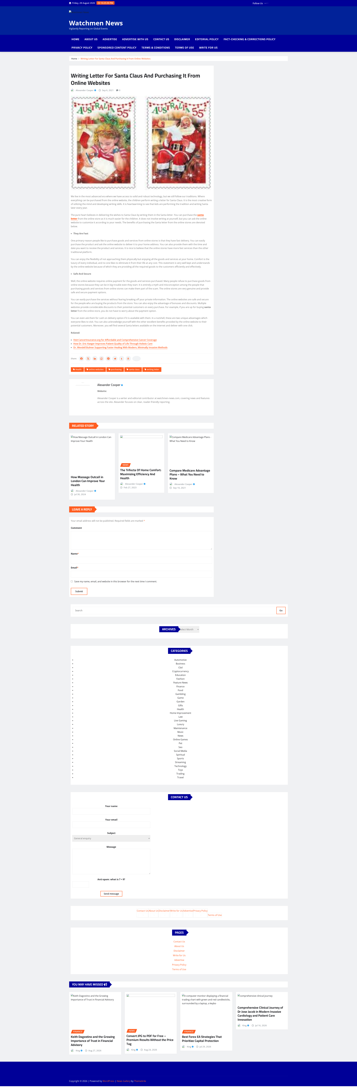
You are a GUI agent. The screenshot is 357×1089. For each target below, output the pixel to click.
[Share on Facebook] (81, 358)
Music (180, 731)
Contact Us (161, 39)
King (78, 1050)
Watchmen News (96, 23)
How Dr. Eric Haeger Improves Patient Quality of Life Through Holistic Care (112, 343)
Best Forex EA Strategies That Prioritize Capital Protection (202, 1039)
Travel (180, 777)
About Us (91, 39)
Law (180, 716)
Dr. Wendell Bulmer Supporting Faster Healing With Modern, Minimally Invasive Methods (120, 347)
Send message (111, 893)
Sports (180, 758)
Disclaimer (182, 39)
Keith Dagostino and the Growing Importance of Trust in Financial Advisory (93, 1041)
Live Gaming (180, 720)
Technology (180, 766)
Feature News (180, 682)
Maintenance (180, 728)
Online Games (180, 739)
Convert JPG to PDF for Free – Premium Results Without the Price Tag (149, 1040)
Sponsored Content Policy (117, 47)
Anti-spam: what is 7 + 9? (111, 879)
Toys (180, 769)
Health (78, 369)
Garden (180, 701)
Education (180, 675)
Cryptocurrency (180, 671)
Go (281, 610)
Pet (180, 743)
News (180, 735)
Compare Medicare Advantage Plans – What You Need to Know (190, 474)
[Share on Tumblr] (121, 358)
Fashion (180, 678)
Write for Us (208, 47)
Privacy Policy (82, 47)
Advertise (110, 39)
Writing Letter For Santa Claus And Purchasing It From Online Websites (115, 58)
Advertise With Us (135, 39)
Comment (76, 527)
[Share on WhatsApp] (101, 358)
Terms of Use (184, 47)
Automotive (180, 659)
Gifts (180, 705)
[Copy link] (136, 358)
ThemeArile (140, 1081)
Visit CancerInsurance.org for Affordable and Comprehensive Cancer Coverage (115, 339)
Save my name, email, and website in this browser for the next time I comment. (115, 581)
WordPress (108, 1081)
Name (75, 553)
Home (75, 39)
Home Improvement (180, 713)
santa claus (134, 369)
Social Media (180, 750)
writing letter (153, 369)
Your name (111, 806)
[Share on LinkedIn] (94, 358)
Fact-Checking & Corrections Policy (250, 39)
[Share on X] (88, 358)
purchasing (116, 369)
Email (74, 567)
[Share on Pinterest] (108, 358)
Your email (111, 819)
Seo (180, 747)
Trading (180, 773)
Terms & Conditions (156, 47)
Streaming (180, 762)
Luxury (180, 724)
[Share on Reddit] (115, 358)
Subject (111, 833)
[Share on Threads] (128, 358)
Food (180, 690)
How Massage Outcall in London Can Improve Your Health (88, 481)
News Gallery (123, 1081)
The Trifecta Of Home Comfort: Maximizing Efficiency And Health (140, 474)
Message (111, 846)
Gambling (180, 694)
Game (180, 697)
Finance (180, 686)
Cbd (180, 667)
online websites (96, 369)
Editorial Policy (207, 39)
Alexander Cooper (85, 90)
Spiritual (180, 754)
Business (180, 663)
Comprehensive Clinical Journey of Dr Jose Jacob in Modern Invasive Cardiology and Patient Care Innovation (260, 1013)
